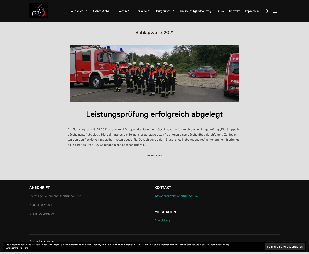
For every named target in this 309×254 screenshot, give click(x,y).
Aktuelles (77, 11)
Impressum (252, 11)
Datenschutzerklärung (42, 241)
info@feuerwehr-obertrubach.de (176, 196)
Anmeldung (162, 220)
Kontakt (234, 11)
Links (220, 11)
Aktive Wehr (101, 11)
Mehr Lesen (157, 155)
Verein (122, 11)
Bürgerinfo (163, 11)
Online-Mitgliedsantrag (195, 11)
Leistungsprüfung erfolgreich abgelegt (154, 114)
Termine (141, 11)
